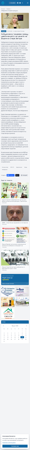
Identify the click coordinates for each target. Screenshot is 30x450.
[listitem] (12, 3)
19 (11, 337)
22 (22, 337)
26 (11, 339)
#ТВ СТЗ (12, 167)
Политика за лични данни (9, 442)
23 (25, 337)
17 (4, 337)
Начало (3, 9)
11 (7, 335)
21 (18, 337)
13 (15, 335)
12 (11, 335)
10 (4, 335)
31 (4, 341)
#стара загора (5, 167)
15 (22, 335)
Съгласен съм (15, 446)
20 (15, 337)
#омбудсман (4, 169)
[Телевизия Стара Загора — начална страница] (3, 3)
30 (25, 339)
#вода (25, 167)
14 (18, 335)
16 (25, 335)
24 (4, 339)
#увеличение (19, 167)
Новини (8, 9)
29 (22, 339)
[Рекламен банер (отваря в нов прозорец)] (7, 291)
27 (15, 339)
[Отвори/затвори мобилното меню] (28, 3)
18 (7, 337)
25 (7, 339)
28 (18, 339)
